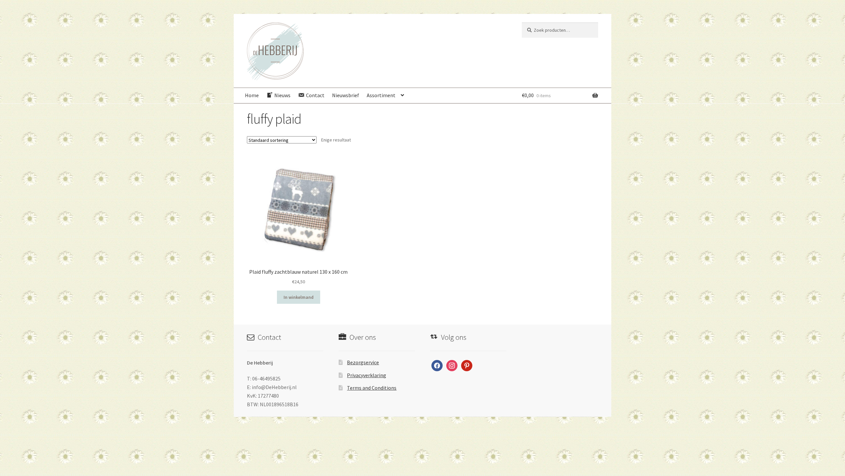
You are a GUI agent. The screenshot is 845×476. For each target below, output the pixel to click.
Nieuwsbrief (345, 95)
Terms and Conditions (371, 387)
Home (252, 95)
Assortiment (381, 95)
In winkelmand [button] (299, 297)
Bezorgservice (363, 362)
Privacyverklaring (366, 375)
